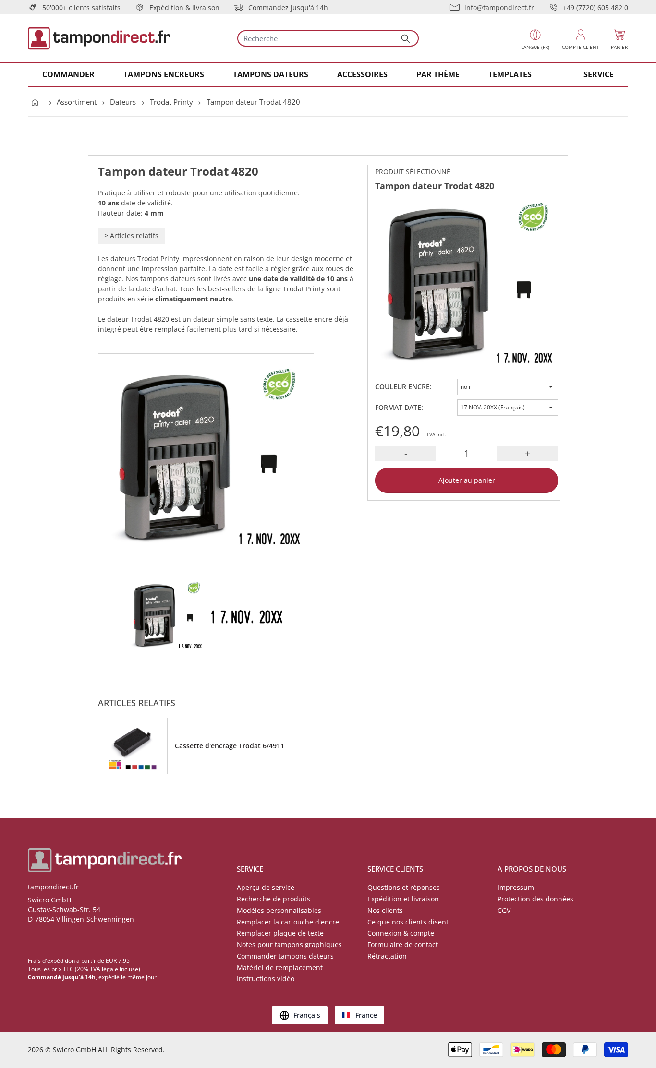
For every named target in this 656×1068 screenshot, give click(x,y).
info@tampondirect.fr (499, 7)
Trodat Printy (171, 102)
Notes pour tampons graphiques (289, 944)
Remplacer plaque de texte (280, 932)
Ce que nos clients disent (408, 921)
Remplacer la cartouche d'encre (288, 921)
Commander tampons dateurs (285, 955)
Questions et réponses (403, 887)
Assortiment (77, 102)
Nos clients (385, 910)
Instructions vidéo (265, 978)
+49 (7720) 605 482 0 (595, 7)
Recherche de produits (273, 898)
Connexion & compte (400, 932)
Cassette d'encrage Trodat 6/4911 (229, 745)
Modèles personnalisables (279, 910)
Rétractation (387, 955)
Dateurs (123, 102)
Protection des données (535, 898)
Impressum (516, 887)
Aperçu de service (265, 887)
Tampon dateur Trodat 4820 (253, 102)
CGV (504, 910)
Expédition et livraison (403, 898)
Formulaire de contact (402, 944)
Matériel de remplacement (280, 967)
